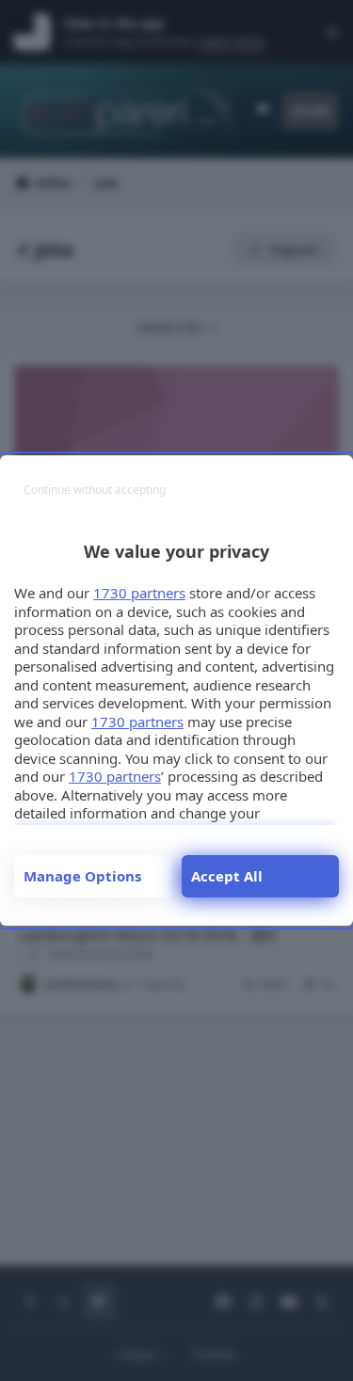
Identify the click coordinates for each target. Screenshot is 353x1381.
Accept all (227, 875)
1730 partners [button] (139, 592)
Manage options (82, 875)
